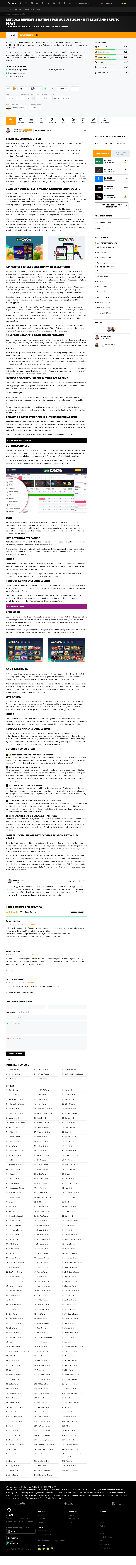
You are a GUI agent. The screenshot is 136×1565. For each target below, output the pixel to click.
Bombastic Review (43, 1323)
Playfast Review (42, 1272)
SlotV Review (13, 1475)
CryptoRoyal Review (16, 1319)
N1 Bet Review (41, 1160)
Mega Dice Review (15, 1440)
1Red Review (69, 1230)
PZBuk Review (43, 1388)
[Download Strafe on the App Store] (12, 1538)
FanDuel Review (70, 1069)
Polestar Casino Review (73, 1262)
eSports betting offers (44, 371)
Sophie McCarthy (107, 344)
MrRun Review (14, 1430)
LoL (101, 1519)
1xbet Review (69, 1188)
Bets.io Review (13, 1179)
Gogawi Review (43, 1398)
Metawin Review (42, 1169)
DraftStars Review (43, 1211)
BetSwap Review (15, 1393)
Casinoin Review (14, 1309)
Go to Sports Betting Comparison (111, 206)
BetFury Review (42, 1193)
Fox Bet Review (15, 1398)
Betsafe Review (70, 1174)
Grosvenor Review (71, 1332)
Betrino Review (42, 1277)
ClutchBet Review (43, 1407)
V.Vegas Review (70, 1304)
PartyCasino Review (72, 1319)
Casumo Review (14, 1221)
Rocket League (106, 1537)
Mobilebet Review (43, 1309)
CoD (102, 1533)
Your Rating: (11, 1012)
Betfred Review (42, 1151)
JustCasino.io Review (72, 1183)
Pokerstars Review (43, 1239)
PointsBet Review (43, 1356)
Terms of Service (44, 1534)
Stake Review (13, 1090)
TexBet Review (14, 1470)
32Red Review (42, 1221)
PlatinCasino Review (72, 1272)
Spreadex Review (14, 1118)
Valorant (103, 1526)
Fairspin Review (14, 1202)
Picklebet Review (70, 1090)
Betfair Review (71, 1466)
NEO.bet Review (14, 1108)
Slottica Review (13, 1211)
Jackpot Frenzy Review (17, 1262)
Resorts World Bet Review (74, 1346)
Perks (63, 122)
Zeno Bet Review (15, 1374)
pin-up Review (14, 1379)
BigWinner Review (44, 1426)
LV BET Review (70, 1197)
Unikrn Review (42, 1466)
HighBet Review (70, 1108)
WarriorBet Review (43, 1365)
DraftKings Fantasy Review (74, 1074)
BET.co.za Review (44, 1430)
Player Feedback (104, 122)
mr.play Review (70, 1244)
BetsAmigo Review (15, 1272)
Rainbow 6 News (103, 297)
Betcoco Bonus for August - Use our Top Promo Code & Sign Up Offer (112, 143)
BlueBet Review (70, 1248)
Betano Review (42, 1104)
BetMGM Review (42, 1069)
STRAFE (9, 1515)
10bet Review (69, 1099)
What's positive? (15, 1023)
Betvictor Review (43, 1235)
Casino (83, 122)
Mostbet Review (14, 1183)
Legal (40, 1527)
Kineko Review (71, 1435)
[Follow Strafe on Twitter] (43, 1548)
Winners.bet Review (44, 1370)
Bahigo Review (70, 1342)
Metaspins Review (43, 1225)
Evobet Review (70, 1211)
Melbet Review (71, 1417)
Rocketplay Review (43, 1379)
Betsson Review (14, 1169)
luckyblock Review (72, 1440)
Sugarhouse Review (72, 1193)
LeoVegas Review (43, 1127)
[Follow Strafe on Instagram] (51, 1548)
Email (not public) (56, 1006)
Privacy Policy (43, 1531)
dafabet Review (42, 1319)
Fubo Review (13, 1239)
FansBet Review (43, 1461)
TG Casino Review (44, 1421)
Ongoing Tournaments (105, 258)
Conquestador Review (16, 1188)
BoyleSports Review (15, 1230)
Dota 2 (103, 1523)
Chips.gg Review (15, 1295)
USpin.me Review (43, 1304)
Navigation (21, 122)
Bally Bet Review (71, 1360)
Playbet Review (14, 1435)
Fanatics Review (14, 1074)
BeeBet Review (14, 1454)
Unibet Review (42, 1137)
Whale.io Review (14, 1137)
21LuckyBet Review (71, 1337)
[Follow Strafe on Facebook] (47, 1548)
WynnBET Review (72, 1470)
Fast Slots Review (43, 1258)
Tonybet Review (71, 1412)
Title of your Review (14, 1017)
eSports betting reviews (37, 143)
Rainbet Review (70, 1118)
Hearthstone (105, 1548)
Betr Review (12, 1079)
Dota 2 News (102, 287)
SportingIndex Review (44, 1337)
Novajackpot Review (15, 1151)
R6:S (102, 1530)
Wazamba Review (71, 1309)
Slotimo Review (42, 1183)
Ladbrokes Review (44, 1435)
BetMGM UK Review (43, 1090)
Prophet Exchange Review (18, 1407)
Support (41, 122)
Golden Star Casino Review (18, 1216)
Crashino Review (71, 1267)
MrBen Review (71, 1426)
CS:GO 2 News (102, 276)
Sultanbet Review (71, 1379)
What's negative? (15, 1038)
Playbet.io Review (43, 1155)
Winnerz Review (71, 1351)
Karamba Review (71, 1151)
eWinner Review (71, 1421)
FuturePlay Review (15, 1421)
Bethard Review (14, 1174)
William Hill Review (15, 1304)
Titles (103, 1512)
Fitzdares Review (72, 1461)
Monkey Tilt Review (15, 1286)
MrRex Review (14, 1332)
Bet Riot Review (14, 1277)
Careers (41, 1523)
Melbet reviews (55, 143)
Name (9, 1006)
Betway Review (70, 1132)
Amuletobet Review (72, 1374)
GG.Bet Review (70, 1104)
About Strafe (43, 1515)
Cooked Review (42, 1351)
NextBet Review (42, 1202)
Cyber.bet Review (14, 1253)
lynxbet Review (13, 1248)
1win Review (69, 1398)
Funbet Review (70, 1407)
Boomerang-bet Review (46, 1440)
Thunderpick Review (15, 1113)
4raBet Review (42, 1342)
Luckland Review (71, 1286)
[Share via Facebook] (79, 881)
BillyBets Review (42, 1248)
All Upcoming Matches (105, 247)
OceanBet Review (71, 1258)
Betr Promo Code (104, 223)
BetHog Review (14, 1402)
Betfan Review (14, 1384)
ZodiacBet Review (71, 1253)
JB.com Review (70, 1123)
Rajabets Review (43, 1393)
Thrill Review (13, 1160)
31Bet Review (13, 1328)
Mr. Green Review (43, 1402)
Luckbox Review (15, 1461)
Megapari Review (43, 1244)
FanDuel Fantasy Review (45, 1113)
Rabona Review (70, 1206)
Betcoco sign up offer (19, 173)
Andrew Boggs (17, 130)
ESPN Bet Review (43, 1417)
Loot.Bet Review (43, 1454)
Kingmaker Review (71, 1235)
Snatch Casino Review (72, 1290)
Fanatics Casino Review (17, 1123)
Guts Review (41, 1328)
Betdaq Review (42, 1262)
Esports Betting (10, 14)
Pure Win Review (42, 1253)
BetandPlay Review (44, 1290)
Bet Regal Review (15, 1323)
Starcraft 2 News (103, 308)
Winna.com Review (43, 1132)
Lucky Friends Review (44, 1108)
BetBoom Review (14, 1197)
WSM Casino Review (72, 1165)
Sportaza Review (15, 1337)
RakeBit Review (70, 1137)
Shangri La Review (14, 1225)
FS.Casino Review (43, 1179)
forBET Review (71, 1388)
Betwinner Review (43, 1206)
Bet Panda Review (71, 1113)
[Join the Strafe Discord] (39, 1548)
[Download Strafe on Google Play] (12, 1543)
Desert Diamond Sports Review (74, 1455)
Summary (93, 122)
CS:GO (102, 1515)
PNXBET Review (42, 1300)
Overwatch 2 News (104, 313)
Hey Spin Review (43, 1267)
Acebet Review (42, 1174)
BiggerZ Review (42, 1118)
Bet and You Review (16, 1281)
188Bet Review (14, 1244)
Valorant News (102, 292)
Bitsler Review (70, 1216)
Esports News (102, 271)
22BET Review (70, 1169)
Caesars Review (42, 1079)
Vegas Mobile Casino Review (19, 1351)
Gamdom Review (71, 1281)
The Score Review (15, 1449)
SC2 (101, 1541)
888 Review (69, 1160)
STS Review (14, 1388)
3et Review (41, 1332)
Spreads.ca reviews (58, 219)
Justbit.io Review (15, 1412)
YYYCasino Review (71, 1314)
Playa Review (69, 1141)
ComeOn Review (42, 1165)
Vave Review (69, 1146)
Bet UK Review (14, 1235)
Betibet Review (42, 1230)
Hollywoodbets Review (16, 1104)
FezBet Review (70, 1225)
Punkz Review (13, 1146)
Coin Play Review (71, 1202)
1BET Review (12, 1206)
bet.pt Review (70, 1430)
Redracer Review (71, 1365)
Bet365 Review (13, 1069)
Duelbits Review (42, 1146)
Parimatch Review (14, 1155)
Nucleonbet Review (16, 1417)
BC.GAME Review (14, 1095)
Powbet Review (70, 1328)
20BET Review (70, 1127)
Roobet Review (42, 1099)
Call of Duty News (103, 302)
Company (42, 1512)
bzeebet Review (14, 1346)
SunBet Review (70, 1179)
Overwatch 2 (105, 1544)
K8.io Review (69, 1370)
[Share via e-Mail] (69, 881)
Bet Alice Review (71, 1277)
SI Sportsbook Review (44, 1475)
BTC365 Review (14, 1365)
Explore (73, 1512)
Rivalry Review (14, 1426)
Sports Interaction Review (46, 1444)
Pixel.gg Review (42, 1412)
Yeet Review (69, 1295)
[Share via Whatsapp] (74, 881)
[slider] (12, 912)
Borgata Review (42, 1141)
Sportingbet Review (72, 1402)
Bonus (11, 122)
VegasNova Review (15, 1290)
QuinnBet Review (43, 1123)
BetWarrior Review (43, 1374)
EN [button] (109, 3)
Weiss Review (42, 1346)
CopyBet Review (15, 1466)
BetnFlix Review (42, 1188)
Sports (73, 122)
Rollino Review (14, 1267)
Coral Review (13, 1314)
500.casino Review (71, 1221)
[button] (102, 3)
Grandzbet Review (44, 1470)
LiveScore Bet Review (16, 1127)
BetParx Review (14, 1356)
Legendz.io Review (71, 1155)
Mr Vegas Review (43, 1281)
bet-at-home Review (15, 1099)
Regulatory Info (52, 122)
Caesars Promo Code (105, 228)
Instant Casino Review (17, 1444)
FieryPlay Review (42, 1216)
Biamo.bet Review (72, 1449)
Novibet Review (70, 1095)
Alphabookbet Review (45, 1449)
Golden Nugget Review (73, 1239)
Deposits (31, 122)
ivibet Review (41, 1314)
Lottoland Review (71, 1300)
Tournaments (29, 9)
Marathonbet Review (44, 1197)
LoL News (100, 281)
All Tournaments (103, 252)
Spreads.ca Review (72, 1384)
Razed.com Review (43, 1286)
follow (41, 1546)
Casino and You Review (74, 1393)
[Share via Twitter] (84, 881)
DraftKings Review (43, 1074)
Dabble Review (13, 1141)
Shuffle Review (42, 1095)
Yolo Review (41, 1295)
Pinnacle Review (14, 1360)
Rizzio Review (14, 1342)
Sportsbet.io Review (15, 1165)
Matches (18, 9)
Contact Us (42, 1519)
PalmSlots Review (14, 1193)
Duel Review (13, 1300)
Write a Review (77, 912)
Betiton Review (14, 1370)
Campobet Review (72, 1444)
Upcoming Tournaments (106, 263)
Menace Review (70, 1356)
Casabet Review (14, 1258)
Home (10, 9)
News (39, 9)
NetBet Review (13, 1132)
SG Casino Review (44, 1384)
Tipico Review (42, 1360)
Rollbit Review (70, 1323)
